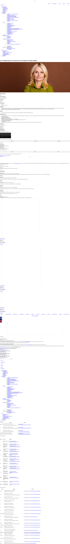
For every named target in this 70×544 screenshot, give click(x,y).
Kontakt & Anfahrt (3, 419)
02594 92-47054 (12, 458)
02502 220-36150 (21, 430)
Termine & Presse (54, 3)
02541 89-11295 (27, 500)
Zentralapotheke (9, 33)
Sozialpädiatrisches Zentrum (10, 396)
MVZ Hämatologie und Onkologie (11, 48)
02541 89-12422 (27, 513)
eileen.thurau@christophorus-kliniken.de (15, 461)
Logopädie (8, 38)
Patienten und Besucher (4, 6)
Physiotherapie (9, 37)
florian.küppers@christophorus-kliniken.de (14, 459)
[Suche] (11, 358)
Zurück (1, 130)
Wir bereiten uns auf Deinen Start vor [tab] (4, 148)
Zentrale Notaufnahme (9, 34)
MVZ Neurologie (9, 49)
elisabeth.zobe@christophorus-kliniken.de (14, 451)
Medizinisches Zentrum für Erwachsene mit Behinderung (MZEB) (15, 392)
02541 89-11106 (27, 538)
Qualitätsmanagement (5, 373)
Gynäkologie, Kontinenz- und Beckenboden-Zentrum (13, 28)
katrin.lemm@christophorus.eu (34, 516)
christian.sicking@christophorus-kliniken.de (14, 456)
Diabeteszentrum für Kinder (10, 25)
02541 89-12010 (27, 541)
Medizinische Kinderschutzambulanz (11, 41)
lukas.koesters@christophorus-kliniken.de (35, 494)
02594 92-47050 (12, 471)
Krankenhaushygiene (5, 371)
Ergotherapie (8, 36)
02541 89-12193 (27, 532)
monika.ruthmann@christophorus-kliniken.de (25, 434)
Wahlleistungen (4, 50)
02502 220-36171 (21, 427)
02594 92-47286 (12, 453)
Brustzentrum (8, 23)
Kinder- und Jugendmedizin (10, 18)
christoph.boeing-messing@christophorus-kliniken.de (32, 530)
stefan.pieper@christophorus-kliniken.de (14, 477)
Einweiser (64, 3)
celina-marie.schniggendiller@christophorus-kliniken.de (13, 454)
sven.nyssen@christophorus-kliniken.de (35, 541)
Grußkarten (4, 10)
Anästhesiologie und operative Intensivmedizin (12, 377)
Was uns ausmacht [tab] (2, 144)
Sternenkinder (8, 46)
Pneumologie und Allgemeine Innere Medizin (12, 20)
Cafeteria (4, 415)
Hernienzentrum (9, 27)
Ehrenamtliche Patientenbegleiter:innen (7, 52)
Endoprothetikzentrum (9, 26)
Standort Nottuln (2, 307)
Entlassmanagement (5, 8)
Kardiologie (8, 381)
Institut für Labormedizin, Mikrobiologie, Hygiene (13, 17)
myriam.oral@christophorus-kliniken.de (35, 500)
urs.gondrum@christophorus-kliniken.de (14, 449)
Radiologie (8, 384)
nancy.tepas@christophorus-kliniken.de (35, 538)
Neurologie (8, 383)
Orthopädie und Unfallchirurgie (11, 19)
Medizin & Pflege (3, 12)
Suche (0, 358)
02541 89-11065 (27, 494)
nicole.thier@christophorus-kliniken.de (35, 497)
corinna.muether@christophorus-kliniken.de (36, 513)
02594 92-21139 (12, 441)
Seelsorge (8, 43)
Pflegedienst (4, 398)
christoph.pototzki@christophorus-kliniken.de (36, 510)
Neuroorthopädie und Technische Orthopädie (12, 29)
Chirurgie (8, 14)
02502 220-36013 (21, 433)
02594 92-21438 (12, 460)
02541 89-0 (3, 351)
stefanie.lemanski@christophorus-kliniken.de (14, 468)
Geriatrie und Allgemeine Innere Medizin (12, 379)
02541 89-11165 (27, 497)
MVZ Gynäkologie (9, 411)
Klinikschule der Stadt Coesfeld (6, 54)
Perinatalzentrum (9, 394)
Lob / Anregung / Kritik (5, 53)
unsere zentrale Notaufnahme (26, 341)
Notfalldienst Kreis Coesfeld (3, 349)
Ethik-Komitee (9, 404)
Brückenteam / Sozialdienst (10, 403)
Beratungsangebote (5, 402)
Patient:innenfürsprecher (5, 417)
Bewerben (3, 130)
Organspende (8, 42)
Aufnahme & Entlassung (6, 51)
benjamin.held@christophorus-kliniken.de (35, 532)
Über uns (49, 3)
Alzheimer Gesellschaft (10, 39)
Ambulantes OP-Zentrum (10, 386)
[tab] (12, 141)
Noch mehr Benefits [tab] (2, 145)
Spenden (68, 3)
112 (2, 339)
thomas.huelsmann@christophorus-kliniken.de (14, 446)
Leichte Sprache (5, 375)
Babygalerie (4, 11)
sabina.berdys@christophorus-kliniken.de (14, 466)
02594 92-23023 (12, 463)
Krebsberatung (9, 405)
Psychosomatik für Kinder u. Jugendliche (12, 31)
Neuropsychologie (9, 400)
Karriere (59, 3)
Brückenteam (4, 9)
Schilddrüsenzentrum (9, 32)
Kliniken (4, 13)
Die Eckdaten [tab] (1, 146)
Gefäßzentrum (9, 390)
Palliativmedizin (9, 30)
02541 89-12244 (27, 516)
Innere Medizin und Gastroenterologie (11, 16)
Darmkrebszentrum (9, 24)
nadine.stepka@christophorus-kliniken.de (24, 431)
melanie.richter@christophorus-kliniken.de (14, 444)
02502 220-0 (3, 356)
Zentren (4, 22)
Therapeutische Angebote (6, 35)
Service (2, 413)
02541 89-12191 (27, 510)
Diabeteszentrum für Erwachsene (11, 388)
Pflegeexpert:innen (9, 409)
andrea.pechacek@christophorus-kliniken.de (31, 543)
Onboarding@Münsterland (16, 163)
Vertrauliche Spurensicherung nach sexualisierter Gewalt (13, 407)
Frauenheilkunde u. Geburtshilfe (11, 15)
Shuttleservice (4, 55)
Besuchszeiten (4, 7)
